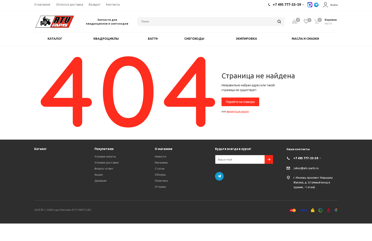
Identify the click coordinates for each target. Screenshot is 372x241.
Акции (99, 174)
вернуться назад (238, 111)
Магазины (161, 162)
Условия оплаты (105, 156)
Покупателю (104, 149)
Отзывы (160, 186)
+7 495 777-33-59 (305, 158)
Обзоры (160, 174)
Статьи (159, 168)
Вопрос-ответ (104, 168)
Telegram (219, 176)
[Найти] (279, 21)
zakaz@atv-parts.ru (306, 168)
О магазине (163, 149)
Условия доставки (107, 162)
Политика (161, 180)
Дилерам (101, 180)
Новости (160, 156)
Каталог (40, 149)
